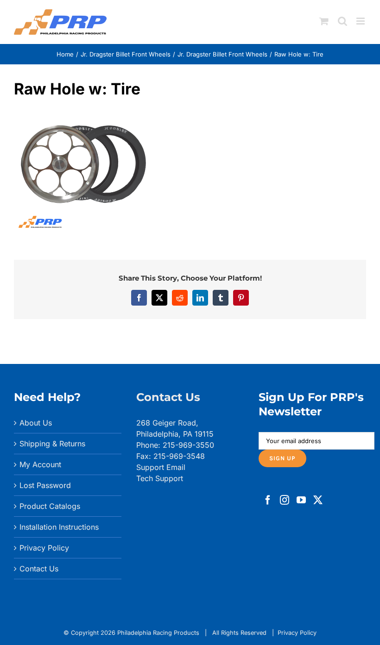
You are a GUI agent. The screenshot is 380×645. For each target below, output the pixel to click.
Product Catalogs (49, 506)
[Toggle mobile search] (342, 21)
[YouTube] (301, 500)
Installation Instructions (59, 527)
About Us (35, 422)
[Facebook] (267, 500)
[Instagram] (284, 500)
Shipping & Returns (52, 443)
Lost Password (45, 485)
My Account (40, 464)
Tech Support (159, 478)
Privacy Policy (44, 547)
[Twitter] (318, 500)
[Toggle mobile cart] (324, 21)
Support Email (160, 467)
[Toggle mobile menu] (361, 21)
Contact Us (38, 568)
